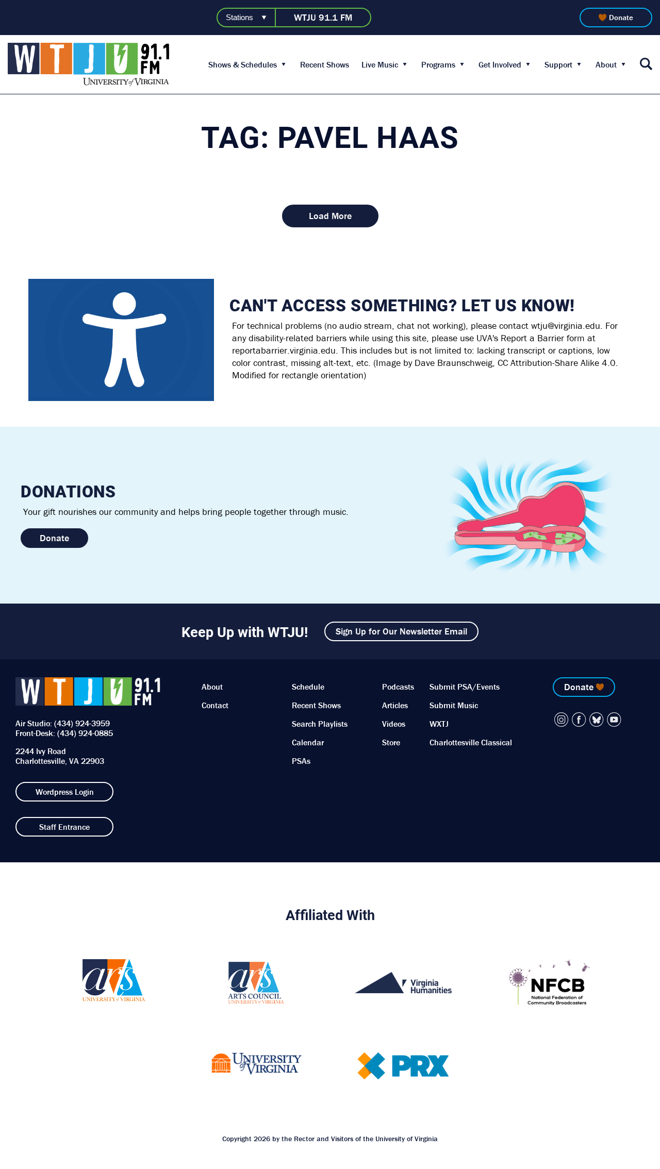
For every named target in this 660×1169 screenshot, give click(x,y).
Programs (438, 64)
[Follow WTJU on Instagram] (561, 719)
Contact (215, 705)
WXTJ (439, 724)
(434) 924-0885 (85, 733)
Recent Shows (324, 64)
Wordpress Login (65, 792)
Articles (395, 705)
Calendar (308, 742)
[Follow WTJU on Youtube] (614, 719)
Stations (239, 17)
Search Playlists (320, 724)
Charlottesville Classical (471, 742)
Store (391, 742)
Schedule (308, 686)
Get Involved (499, 64)
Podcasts (398, 686)
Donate (621, 17)
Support (558, 64)
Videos (393, 724)
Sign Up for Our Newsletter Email (401, 631)
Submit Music (454, 705)
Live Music (379, 64)
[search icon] (646, 65)
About (606, 64)
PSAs (301, 761)
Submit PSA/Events (465, 686)
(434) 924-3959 (82, 723)
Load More (330, 216)
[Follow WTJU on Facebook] (579, 719)
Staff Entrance (64, 827)
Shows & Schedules (242, 64)
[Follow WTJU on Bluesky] (596, 719)
